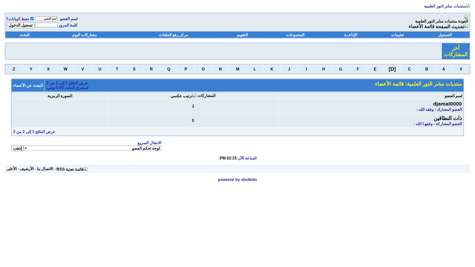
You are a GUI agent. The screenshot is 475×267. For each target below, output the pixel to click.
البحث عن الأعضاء (28, 85)
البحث (24, 35)
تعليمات (397, 35)
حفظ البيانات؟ (17, 19)
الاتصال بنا (45, 169)
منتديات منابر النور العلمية (436, 21)
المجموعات (295, 35)
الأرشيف (27, 169)
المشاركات (206, 95)
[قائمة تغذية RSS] (72, 169)
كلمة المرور (68, 25)
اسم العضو (69, 19)
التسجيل (445, 35)
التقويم (242, 35)
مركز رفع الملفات (173, 35)
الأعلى (11, 169)
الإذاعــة (350, 35)
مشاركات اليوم (84, 35)
